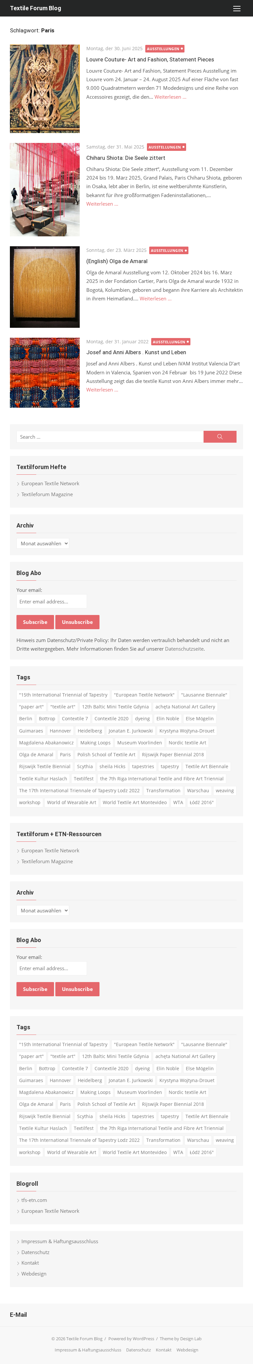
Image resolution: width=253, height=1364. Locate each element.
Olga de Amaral (36, 754)
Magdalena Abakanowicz (46, 742)
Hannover (60, 731)
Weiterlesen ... (170, 96)
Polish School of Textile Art (106, 754)
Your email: (29, 590)
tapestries (143, 766)
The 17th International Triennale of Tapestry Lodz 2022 (79, 790)
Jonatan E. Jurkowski (131, 731)
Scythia (85, 766)
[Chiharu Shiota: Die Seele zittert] (45, 189)
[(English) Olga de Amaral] (45, 286)
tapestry (170, 766)
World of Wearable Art (71, 802)
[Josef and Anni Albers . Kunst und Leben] (45, 373)
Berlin (25, 718)
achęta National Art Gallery (185, 706)
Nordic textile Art (187, 742)
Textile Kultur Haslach (43, 778)
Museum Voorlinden (139, 742)
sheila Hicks (112, 766)
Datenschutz (35, 1252)
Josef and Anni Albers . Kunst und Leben (136, 352)
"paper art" (31, 706)
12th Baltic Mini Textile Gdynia (115, 706)
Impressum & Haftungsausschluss (59, 1241)
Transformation (163, 790)
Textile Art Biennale (206, 766)
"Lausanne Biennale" (204, 695)
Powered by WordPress (131, 1339)
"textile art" (62, 706)
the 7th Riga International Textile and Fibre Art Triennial (162, 778)
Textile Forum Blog (35, 8)
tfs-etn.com (34, 1200)
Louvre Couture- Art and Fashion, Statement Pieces (150, 59)
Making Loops (95, 742)
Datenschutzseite (184, 648)
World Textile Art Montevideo (135, 802)
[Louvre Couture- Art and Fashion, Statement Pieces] (45, 89)
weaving (225, 790)
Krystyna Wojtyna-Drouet (186, 731)
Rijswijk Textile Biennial (44, 766)
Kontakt (30, 1262)
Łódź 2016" (202, 802)
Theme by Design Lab (181, 1339)
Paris (65, 754)
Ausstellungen (163, 48)
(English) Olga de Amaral (117, 261)
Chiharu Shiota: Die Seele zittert (125, 157)
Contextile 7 (75, 718)
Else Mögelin (200, 718)
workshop (30, 802)
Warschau (198, 790)
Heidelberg (90, 731)
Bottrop (47, 718)
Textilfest (84, 778)
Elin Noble (167, 718)
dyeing (142, 718)
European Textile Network (50, 483)
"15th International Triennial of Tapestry (63, 695)
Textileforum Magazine (47, 494)
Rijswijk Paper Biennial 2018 (173, 754)
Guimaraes (31, 731)
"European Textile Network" (144, 695)
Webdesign (33, 1273)
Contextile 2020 (111, 718)
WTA (178, 802)
